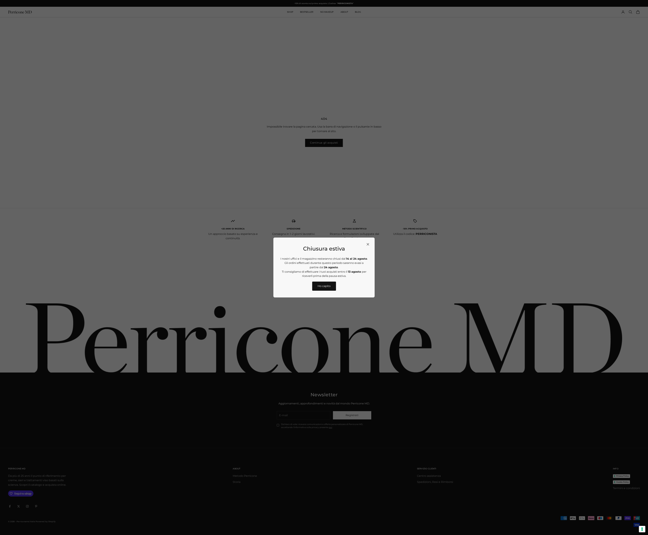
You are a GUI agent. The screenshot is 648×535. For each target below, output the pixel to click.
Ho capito (324, 286)
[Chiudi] (367, 244)
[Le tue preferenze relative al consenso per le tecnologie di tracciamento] (642, 529)
